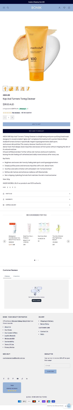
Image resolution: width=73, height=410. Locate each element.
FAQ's (42, 334)
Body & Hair (26, 321)
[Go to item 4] (22, 88)
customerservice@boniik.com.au (14, 358)
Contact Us (44, 331)
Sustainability (9, 341)
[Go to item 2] (11, 88)
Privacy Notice (9, 347)
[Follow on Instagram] (8, 379)
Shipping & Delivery (46, 321)
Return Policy (44, 324)
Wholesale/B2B (9, 338)
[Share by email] (15, 187)
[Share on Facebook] (7, 187)
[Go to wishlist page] (64, 8)
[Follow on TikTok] (22, 379)
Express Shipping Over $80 (36, 2)
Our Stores (8, 330)
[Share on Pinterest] (12, 187)
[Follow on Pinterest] (13, 379)
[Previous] (4, 241)
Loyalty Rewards (10, 336)
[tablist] (36, 276)
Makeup (19, 321)
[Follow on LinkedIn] (27, 379)
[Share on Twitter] (10, 187)
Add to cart (36, 124)
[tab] (7, 276)
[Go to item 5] (28, 88)
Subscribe (50, 371)
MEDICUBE (6, 95)
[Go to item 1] (5, 88)
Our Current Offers (11, 333)
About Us (8, 327)
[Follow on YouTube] (18, 379)
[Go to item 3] (16, 88)
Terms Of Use (9, 344)
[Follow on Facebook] (4, 379)
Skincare (14, 321)
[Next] (68, 241)
